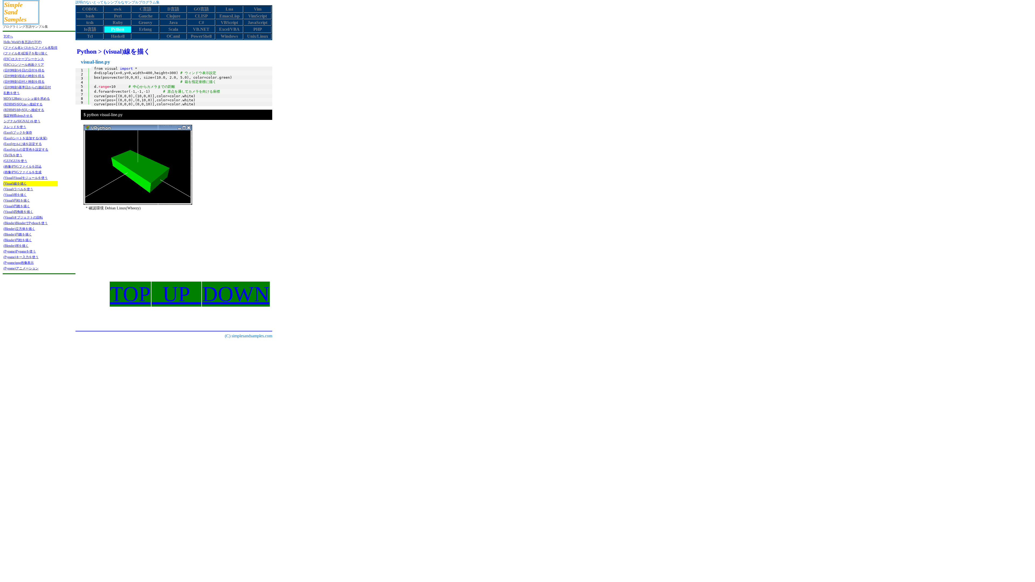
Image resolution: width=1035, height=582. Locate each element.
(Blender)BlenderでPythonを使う (26, 223)
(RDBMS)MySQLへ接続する (24, 110)
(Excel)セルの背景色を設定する (26, 149)
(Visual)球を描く (15, 195)
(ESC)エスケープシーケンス (24, 59)
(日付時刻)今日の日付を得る (24, 70)
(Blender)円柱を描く (18, 240)
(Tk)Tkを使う (13, 155)
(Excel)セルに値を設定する (23, 144)
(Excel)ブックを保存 (18, 132)
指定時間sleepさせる (18, 115)
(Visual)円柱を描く (17, 200)
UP (176, 294)
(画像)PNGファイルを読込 (23, 166)
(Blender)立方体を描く (19, 229)
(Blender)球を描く (16, 246)
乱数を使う (12, 93)
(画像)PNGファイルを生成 (23, 172)
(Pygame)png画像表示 (19, 263)
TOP (130, 294)
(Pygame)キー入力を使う (21, 257)
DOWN (236, 294)
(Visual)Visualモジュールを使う (26, 178)
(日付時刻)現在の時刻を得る (24, 76)
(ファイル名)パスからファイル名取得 (30, 48)
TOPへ (8, 36)
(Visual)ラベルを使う (18, 189)
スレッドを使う (15, 127)
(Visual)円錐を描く (17, 206)
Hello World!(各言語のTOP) (23, 42)
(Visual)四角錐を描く (18, 212)
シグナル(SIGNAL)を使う (22, 121)
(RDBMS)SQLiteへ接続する (23, 104)
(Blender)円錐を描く (18, 234)
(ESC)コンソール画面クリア (24, 65)
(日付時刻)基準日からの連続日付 (27, 87)
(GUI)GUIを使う (15, 161)
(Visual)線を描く (15, 183)
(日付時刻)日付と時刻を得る (24, 82)
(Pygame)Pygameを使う (20, 251)
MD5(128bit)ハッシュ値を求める (27, 99)
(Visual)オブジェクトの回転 (23, 217)
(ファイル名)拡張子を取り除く (26, 53)
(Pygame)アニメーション (21, 268)
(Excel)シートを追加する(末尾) (25, 138)
